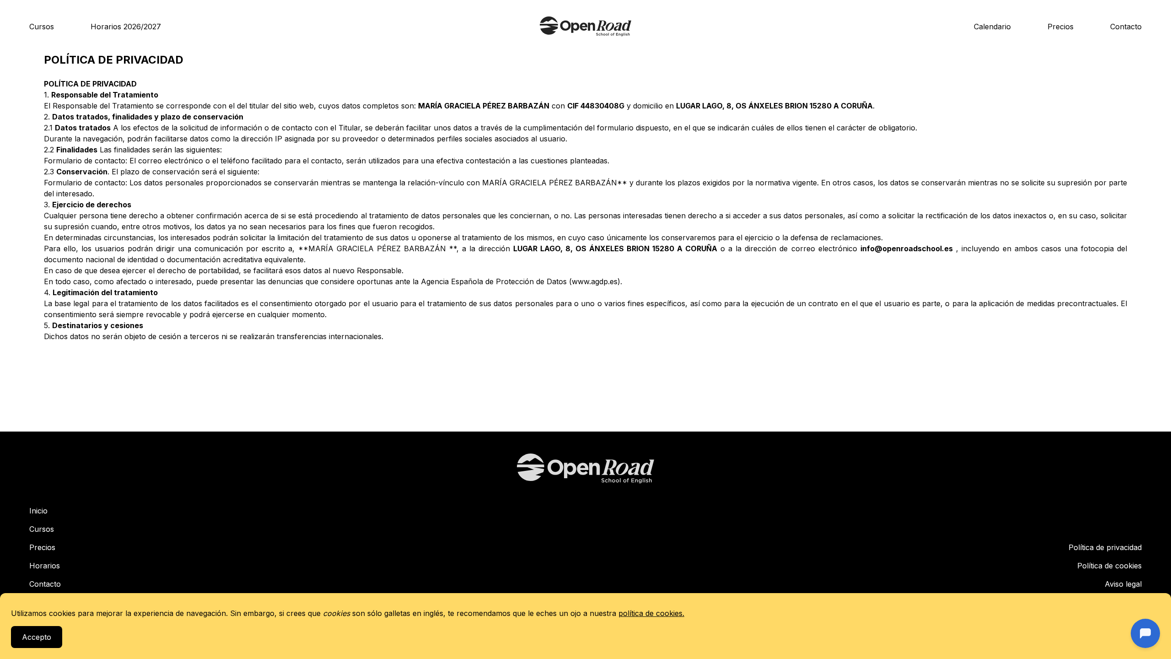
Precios (1060, 26)
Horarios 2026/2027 (126, 26)
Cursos (41, 26)
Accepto (36, 637)
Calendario (992, 26)
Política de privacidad (1105, 547)
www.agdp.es (595, 281)
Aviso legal (1123, 584)
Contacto (1126, 26)
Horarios (44, 565)
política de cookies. (651, 613)
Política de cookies (1109, 565)
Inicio (38, 510)
